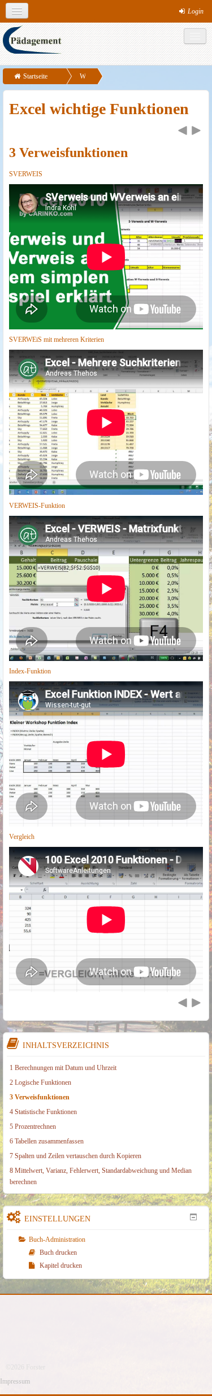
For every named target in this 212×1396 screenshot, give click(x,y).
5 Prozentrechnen (33, 1126)
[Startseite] (107, 43)
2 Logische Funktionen (40, 1082)
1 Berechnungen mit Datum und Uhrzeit (63, 1068)
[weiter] (196, 131)
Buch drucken (58, 1252)
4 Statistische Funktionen (43, 1112)
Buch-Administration (57, 1239)
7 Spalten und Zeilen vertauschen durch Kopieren (75, 1156)
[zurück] (182, 131)
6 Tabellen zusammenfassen (47, 1141)
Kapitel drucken (61, 1265)
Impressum (15, 1381)
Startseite (35, 76)
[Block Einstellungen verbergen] (193, 1217)
